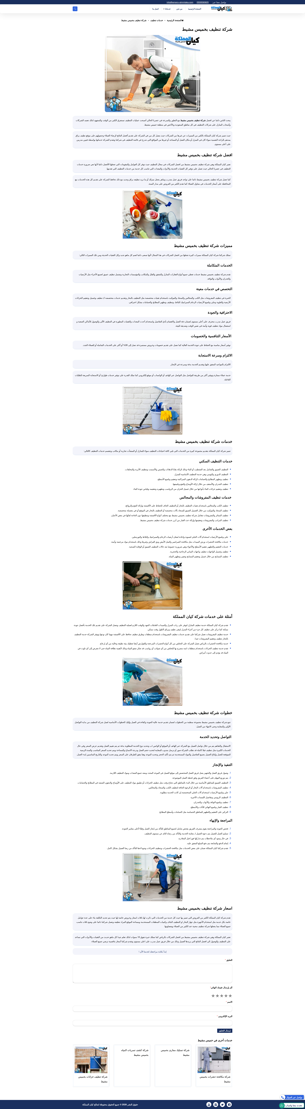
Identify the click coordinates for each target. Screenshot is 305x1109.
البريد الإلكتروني (224, 1016)
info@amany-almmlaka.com (180, 2)
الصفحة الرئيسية (194, 8)
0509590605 (203, 2)
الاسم (229, 1001)
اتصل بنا (155, 8)
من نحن (179, 8)
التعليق (228, 959)
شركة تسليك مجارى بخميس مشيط (175, 1052)
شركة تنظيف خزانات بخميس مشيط (92, 1079)
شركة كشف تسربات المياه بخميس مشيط (134, 1052)
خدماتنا (168, 8)
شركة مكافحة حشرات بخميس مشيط (215, 1079)
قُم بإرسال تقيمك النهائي (221, 987)
